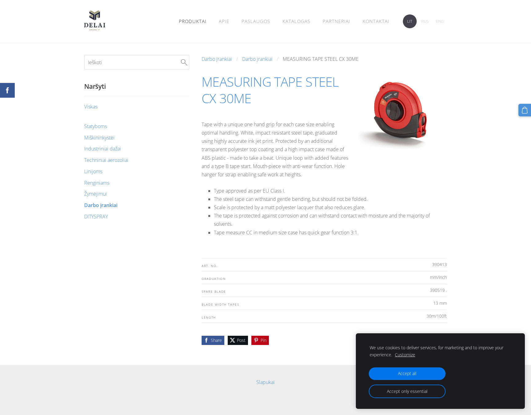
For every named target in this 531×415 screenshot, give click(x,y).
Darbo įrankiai (217, 59)
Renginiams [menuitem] (96, 182)
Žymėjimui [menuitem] (95, 193)
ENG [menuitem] (440, 21)
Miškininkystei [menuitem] (99, 137)
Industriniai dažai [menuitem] (102, 148)
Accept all (407, 373)
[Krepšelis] (524, 110)
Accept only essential (407, 391)
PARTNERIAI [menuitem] (336, 21)
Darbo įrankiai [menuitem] (100, 205)
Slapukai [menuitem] (265, 382)
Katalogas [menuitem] (296, 21)
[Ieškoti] (184, 62)
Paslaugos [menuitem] (256, 21)
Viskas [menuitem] (90, 106)
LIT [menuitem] (409, 21)
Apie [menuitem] (224, 21)
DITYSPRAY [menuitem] (96, 216)
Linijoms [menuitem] (93, 171)
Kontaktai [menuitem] (376, 21)
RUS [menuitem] (425, 21)
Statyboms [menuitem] (95, 126)
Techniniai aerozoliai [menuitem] (106, 160)
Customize (405, 355)
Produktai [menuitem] (192, 21)
